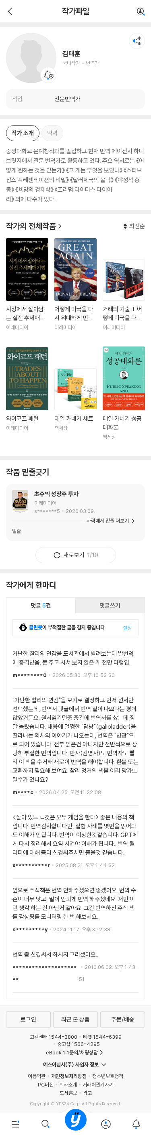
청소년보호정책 (107, 1076)
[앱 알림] (136, 1124)
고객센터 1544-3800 (53, 1037)
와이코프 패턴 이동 (27, 398)
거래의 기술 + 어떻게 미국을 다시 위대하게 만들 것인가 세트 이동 (124, 300)
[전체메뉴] (15, 1124)
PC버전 (46, 1084)
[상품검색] (45, 1124)
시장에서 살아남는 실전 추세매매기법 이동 (27, 289)
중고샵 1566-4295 (78, 1044)
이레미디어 (45, 503)
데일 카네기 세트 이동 (75, 409)
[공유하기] (137, 41)
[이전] (9, 11)
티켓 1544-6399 (102, 1037)
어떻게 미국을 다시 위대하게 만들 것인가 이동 (75, 289)
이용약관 (37, 1076)
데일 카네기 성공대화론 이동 (124, 398)
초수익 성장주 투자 (56, 494)
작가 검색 (141, 12)
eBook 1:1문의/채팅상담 (72, 1052)
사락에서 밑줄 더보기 (108, 520)
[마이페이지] (105, 1124)
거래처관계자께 (98, 1084)
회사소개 (68, 1084)
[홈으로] (76, 1124)
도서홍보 (68, 1093)
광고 (87, 1093)
